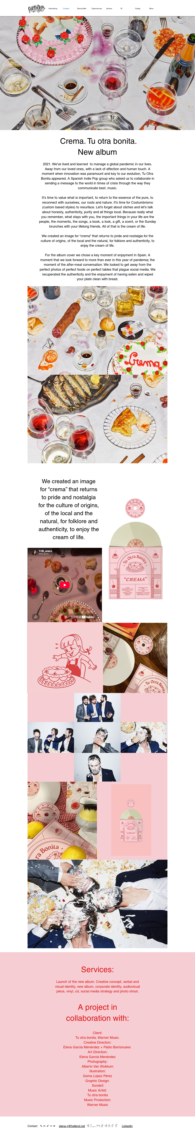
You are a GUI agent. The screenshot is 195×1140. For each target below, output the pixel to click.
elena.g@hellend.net (72, 1126)
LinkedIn (127, 1126)
